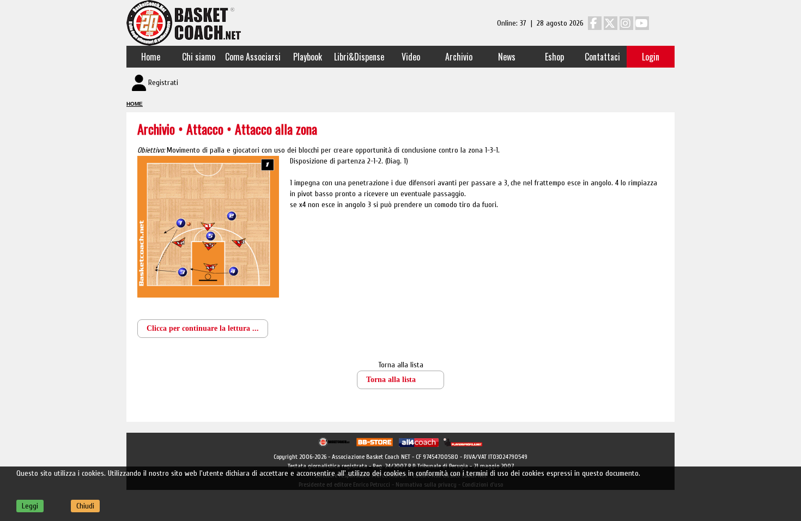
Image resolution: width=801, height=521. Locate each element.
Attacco (206, 128)
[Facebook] (595, 23)
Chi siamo (198, 56)
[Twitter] (610, 23)
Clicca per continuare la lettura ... (203, 328)
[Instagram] (626, 23)
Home (150, 56)
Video (411, 56)
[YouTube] (642, 23)
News (506, 56)
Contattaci (602, 56)
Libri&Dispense (359, 56)
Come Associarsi (253, 56)
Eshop (554, 56)
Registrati (163, 82)
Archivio (458, 56)
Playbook (307, 56)
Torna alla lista (400, 364)
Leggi (30, 506)
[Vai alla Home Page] (183, 22)
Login (650, 56)
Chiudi (85, 506)
